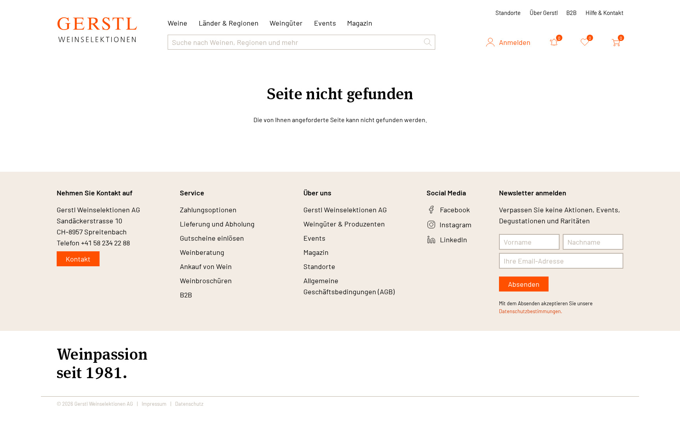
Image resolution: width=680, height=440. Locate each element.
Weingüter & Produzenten (344, 223)
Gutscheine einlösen (212, 238)
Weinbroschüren (206, 280)
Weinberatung (202, 252)
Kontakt (78, 258)
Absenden (524, 284)
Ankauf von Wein (206, 266)
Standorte (508, 12)
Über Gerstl (544, 12)
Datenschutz (189, 404)
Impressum (154, 404)
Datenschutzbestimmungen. (530, 311)
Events (325, 23)
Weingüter (286, 23)
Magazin (359, 23)
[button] (427, 42)
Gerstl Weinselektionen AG (345, 209)
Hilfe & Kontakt (604, 12)
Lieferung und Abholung (217, 223)
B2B (571, 12)
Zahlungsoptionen (208, 209)
